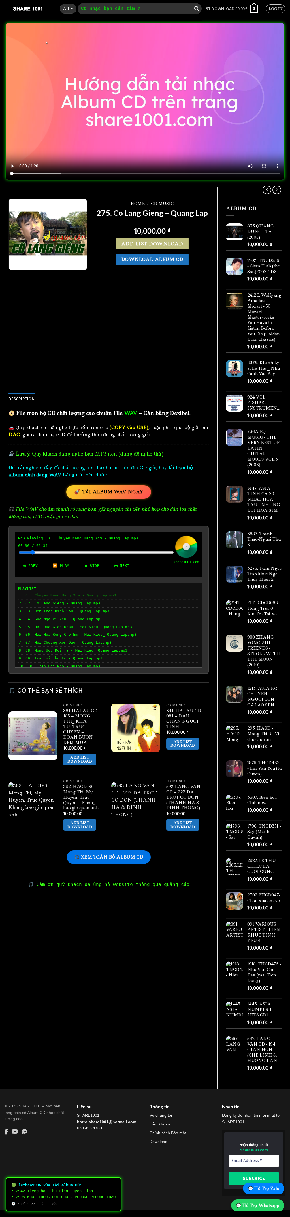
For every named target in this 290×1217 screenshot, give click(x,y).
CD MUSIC (162, 203)
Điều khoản (160, 1124)
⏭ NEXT (121, 565)
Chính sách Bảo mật (168, 1133)
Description (21, 399)
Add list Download (152, 244)
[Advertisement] (108, 343)
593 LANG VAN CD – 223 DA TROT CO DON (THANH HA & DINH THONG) (183, 797)
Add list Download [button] (79, 759)
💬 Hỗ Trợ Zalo (263, 1188)
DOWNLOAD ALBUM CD (152, 259)
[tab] (21, 398)
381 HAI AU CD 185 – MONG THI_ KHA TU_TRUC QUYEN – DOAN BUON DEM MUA (80, 726)
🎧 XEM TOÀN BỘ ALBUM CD (108, 857)
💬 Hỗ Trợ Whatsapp (257, 1205)
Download (158, 1141)
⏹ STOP (91, 565)
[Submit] (196, 9)
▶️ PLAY (61, 565)
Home (138, 203)
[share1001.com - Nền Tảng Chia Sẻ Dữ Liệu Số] (27, 9)
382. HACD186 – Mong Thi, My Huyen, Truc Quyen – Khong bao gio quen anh (81, 797)
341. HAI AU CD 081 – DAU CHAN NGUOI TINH (183, 719)
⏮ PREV (30, 565)
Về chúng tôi (161, 1115)
